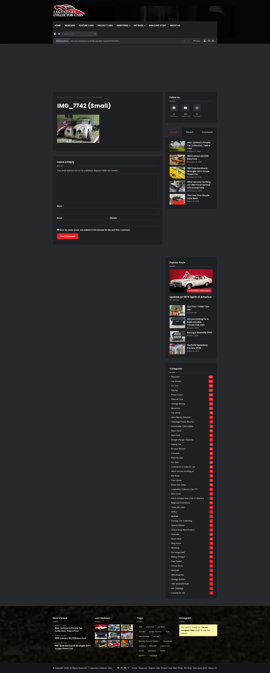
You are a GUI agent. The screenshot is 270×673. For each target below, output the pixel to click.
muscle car (167, 641)
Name (60, 206)
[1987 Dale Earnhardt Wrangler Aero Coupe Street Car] (177, 173)
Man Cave (176, 494)
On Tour (174, 386)
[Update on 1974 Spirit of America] (101, 627)
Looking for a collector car (183, 467)
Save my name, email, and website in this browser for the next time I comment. (94, 230)
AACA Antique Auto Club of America (187, 498)
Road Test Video (178, 485)
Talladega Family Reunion (182, 422)
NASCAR (175, 570)
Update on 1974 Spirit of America (191, 297)
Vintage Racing (178, 404)
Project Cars (105, 25)
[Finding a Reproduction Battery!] (101, 643)
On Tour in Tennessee (76, 97)
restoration (152, 651)
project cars (165, 646)
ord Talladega (177, 588)
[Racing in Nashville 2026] (177, 336)
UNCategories (177, 575)
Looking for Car (178, 593)
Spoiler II (142, 655)
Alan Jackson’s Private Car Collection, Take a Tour (199, 145)
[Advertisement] (135, 67)
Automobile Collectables (182, 426)
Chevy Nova (177, 566)
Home (58, 25)
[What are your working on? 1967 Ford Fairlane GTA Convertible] (177, 186)
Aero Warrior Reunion (180, 417)
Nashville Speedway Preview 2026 (197, 346)
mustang (142, 646)
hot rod (156, 636)
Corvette (175, 453)
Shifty (174, 512)
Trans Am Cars (178, 507)
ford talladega (144, 636)
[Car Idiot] (114, 644)
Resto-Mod (176, 539)
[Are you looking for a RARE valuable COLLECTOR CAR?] (177, 323)
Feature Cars (86, 25)
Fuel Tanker (176, 561)
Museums (70, 25)
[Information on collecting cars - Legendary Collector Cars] (69, 10)
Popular (173, 132)
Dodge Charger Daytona (182, 440)
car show (161, 627)
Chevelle (175, 534)
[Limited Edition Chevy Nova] (114, 627)
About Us (175, 25)
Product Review (178, 449)
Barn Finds (122, 25)
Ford (167, 632)
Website (113, 218)
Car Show (175, 413)
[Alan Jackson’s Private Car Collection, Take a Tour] (177, 146)
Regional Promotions (180, 503)
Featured (175, 377)
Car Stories (176, 381)
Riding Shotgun (178, 557)
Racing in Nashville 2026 (81, 41)
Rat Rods (138, 25)
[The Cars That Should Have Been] (177, 199)
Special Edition (177, 525)
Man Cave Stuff (157, 25)
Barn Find (175, 435)
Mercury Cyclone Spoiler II (149, 641)
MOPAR (174, 516)
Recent (189, 132)
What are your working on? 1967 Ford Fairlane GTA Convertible (199, 184)
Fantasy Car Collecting (181, 521)
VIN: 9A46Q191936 (180, 584)
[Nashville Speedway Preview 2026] (177, 349)
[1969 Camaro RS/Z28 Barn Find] (177, 160)
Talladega (153, 655)
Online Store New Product (183, 530)
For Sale (175, 462)
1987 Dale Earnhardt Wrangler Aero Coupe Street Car (198, 171)
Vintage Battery (178, 579)
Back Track (176, 431)
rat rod (141, 651)
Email (60, 218)
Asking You (176, 444)
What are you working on (182, 471)
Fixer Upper (176, 480)
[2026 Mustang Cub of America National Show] (127, 643)
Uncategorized (177, 552)
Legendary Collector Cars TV (184, 489)
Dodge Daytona (155, 632)
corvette (142, 632)
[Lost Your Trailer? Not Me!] (177, 310)
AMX (140, 627)
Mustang (175, 548)
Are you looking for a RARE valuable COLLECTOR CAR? (197, 322)
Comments (207, 132)
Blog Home (176, 543)
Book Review (177, 458)
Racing (174, 390)
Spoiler (163, 651)
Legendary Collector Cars (101, 668)
